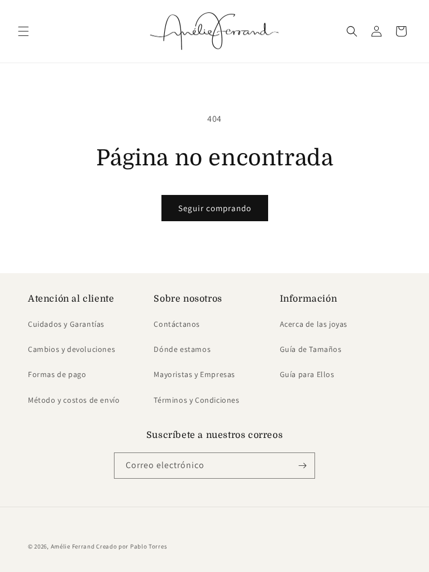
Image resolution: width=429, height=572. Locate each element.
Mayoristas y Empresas (194, 374)
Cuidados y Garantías (66, 324)
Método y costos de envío (74, 400)
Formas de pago (57, 374)
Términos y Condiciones (196, 400)
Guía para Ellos (307, 374)
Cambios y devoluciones (71, 349)
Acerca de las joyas (313, 324)
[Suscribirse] (302, 465)
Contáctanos (177, 324)
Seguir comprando (214, 208)
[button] (23, 31)
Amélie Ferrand (73, 546)
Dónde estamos (182, 349)
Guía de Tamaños (311, 349)
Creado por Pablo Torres (131, 546)
